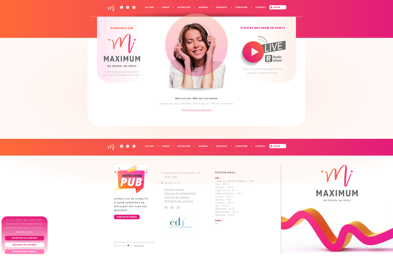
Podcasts (221, 7)
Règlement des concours (179, 200)
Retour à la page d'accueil (196, 109)
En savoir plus (24, 231)
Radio (165, 7)
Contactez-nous (127, 217)
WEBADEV (139, 245)
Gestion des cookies (24, 251)
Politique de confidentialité (180, 193)
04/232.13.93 (172, 183)
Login (276, 7)
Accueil (149, 7)
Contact (260, 7)
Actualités (184, 7)
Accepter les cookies (24, 238)
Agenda (203, 7)
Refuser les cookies (25, 244)
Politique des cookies (177, 197)
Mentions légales (174, 189)
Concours (241, 7)
